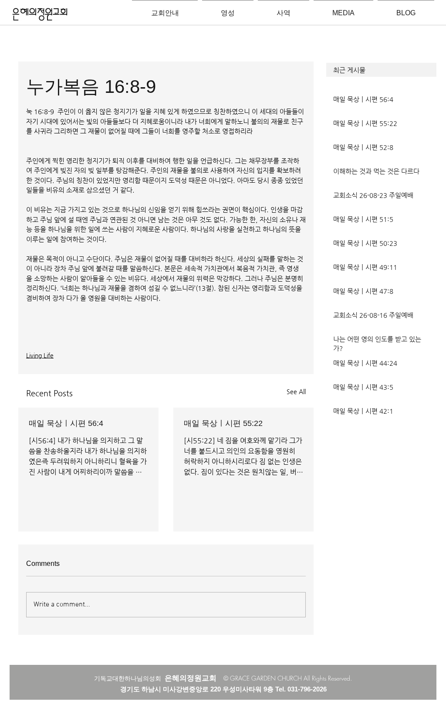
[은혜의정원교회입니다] (40, 15)
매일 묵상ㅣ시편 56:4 (66, 423)
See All (296, 391)
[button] (381, 70)
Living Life (40, 355)
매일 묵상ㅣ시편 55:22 (223, 423)
